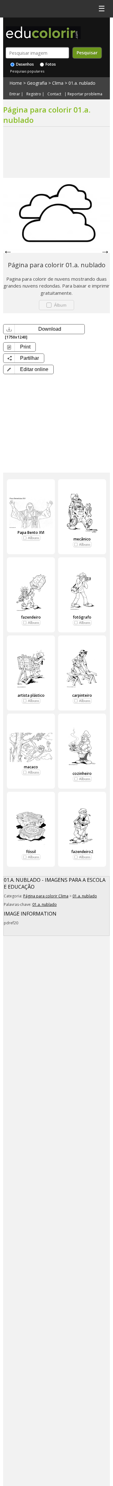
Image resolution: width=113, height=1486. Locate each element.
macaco (31, 767)
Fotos (50, 64)
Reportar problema (84, 94)
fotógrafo (82, 617)
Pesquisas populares (27, 71)
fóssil (31, 851)
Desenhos (24, 64)
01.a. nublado (81, 83)
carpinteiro (82, 695)
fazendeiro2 (82, 851)
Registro (33, 94)
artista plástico (31, 695)
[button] (28, 369)
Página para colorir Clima (45, 896)
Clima (57, 83)
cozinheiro (82, 773)
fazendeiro (31, 617)
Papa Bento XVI (31, 532)
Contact (54, 94)
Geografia (37, 83)
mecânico (82, 539)
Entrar (14, 94)
